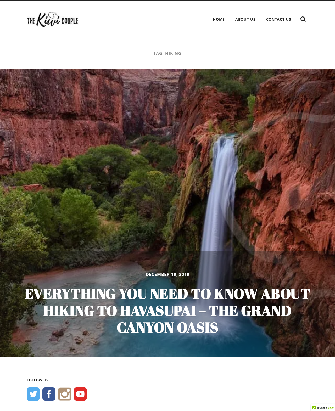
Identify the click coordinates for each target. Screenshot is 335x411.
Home (219, 19)
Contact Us (278, 19)
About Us (245, 19)
